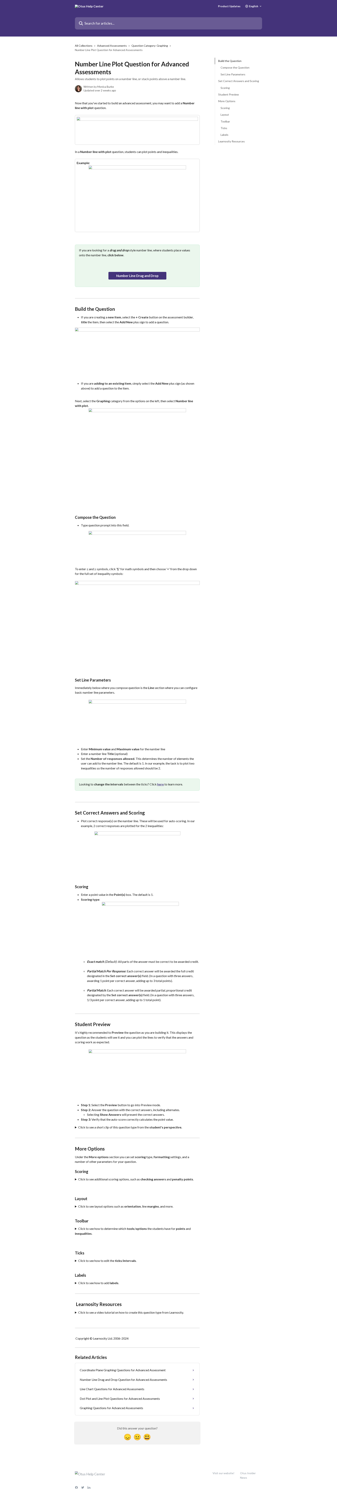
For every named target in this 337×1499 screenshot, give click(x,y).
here (160, 784)
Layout (225, 114)
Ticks (224, 128)
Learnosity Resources (231, 141)
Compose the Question (235, 67)
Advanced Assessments (112, 45)
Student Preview (228, 94)
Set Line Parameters (233, 74)
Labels (224, 134)
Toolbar (225, 121)
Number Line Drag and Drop (137, 276)
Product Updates (229, 6)
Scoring (225, 87)
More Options (226, 101)
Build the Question (229, 61)
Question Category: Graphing (149, 45)
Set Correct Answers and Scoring (238, 81)
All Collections (83, 45)
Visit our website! (223, 1473)
